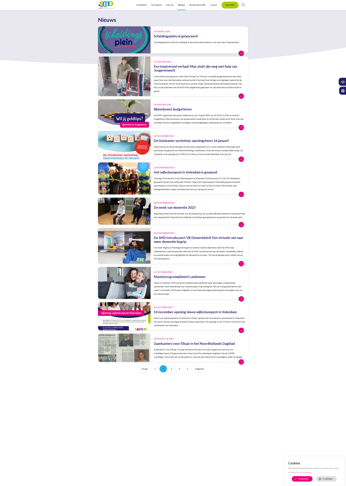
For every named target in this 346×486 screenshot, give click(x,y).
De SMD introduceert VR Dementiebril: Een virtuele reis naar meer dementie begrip (198, 240)
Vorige (145, 368)
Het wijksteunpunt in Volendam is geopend (185, 172)
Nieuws (181, 5)
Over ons (170, 5)
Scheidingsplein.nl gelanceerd (176, 36)
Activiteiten (142, 5)
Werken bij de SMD (197, 5)
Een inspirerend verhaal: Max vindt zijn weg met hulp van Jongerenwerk (195, 68)
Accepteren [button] (303, 479)
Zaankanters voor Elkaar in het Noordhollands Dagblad (194, 343)
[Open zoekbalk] (242, 5)
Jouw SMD (230, 5)
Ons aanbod (156, 5)
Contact (213, 5)
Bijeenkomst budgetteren (173, 109)
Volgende (199, 368)
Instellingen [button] (328, 479)
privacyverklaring (303, 472)
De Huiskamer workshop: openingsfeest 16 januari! (191, 141)
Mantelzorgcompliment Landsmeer (180, 277)
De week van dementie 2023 (174, 207)
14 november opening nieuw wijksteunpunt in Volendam (195, 312)
